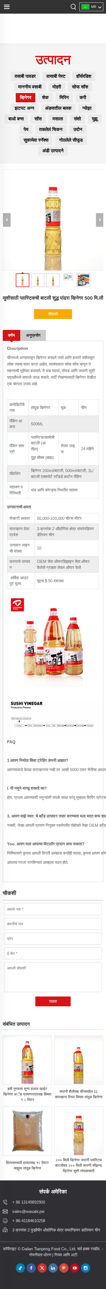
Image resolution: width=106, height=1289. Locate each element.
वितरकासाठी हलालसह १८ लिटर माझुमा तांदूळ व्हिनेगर (27, 1165)
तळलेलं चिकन (51, 129)
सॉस (38, 118)
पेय (26, 129)
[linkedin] (53, 1268)
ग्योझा (87, 108)
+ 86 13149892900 (28, 1202)
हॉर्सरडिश (83, 76)
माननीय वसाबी (30, 86)
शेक (45, 97)
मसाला (57, 118)
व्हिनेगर (25, 97)
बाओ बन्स (16, 118)
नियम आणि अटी (65, 1254)
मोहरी (56, 86)
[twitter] (42, 1268)
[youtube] (74, 1268)
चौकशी (53, 314)
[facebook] (31, 1268)
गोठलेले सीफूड (71, 140)
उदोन (77, 129)
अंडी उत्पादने (53, 150)
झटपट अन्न (24, 108)
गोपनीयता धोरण (40, 1254)
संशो (77, 118)
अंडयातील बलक (58, 108)
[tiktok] (20, 1268)
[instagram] (85, 1268)
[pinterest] (63, 1268)
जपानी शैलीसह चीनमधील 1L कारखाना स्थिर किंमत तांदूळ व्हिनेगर (78, 1094)
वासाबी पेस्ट (56, 76)
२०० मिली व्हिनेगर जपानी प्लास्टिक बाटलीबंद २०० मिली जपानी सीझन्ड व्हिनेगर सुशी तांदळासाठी (78, 1165)
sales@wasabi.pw (28, 1211)
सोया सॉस (80, 86)
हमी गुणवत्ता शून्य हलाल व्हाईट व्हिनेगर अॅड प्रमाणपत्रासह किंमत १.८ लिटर (27, 1094)
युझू (95, 118)
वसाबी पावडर (25, 76)
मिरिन (64, 97)
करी (83, 97)
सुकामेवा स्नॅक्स (36, 140)
